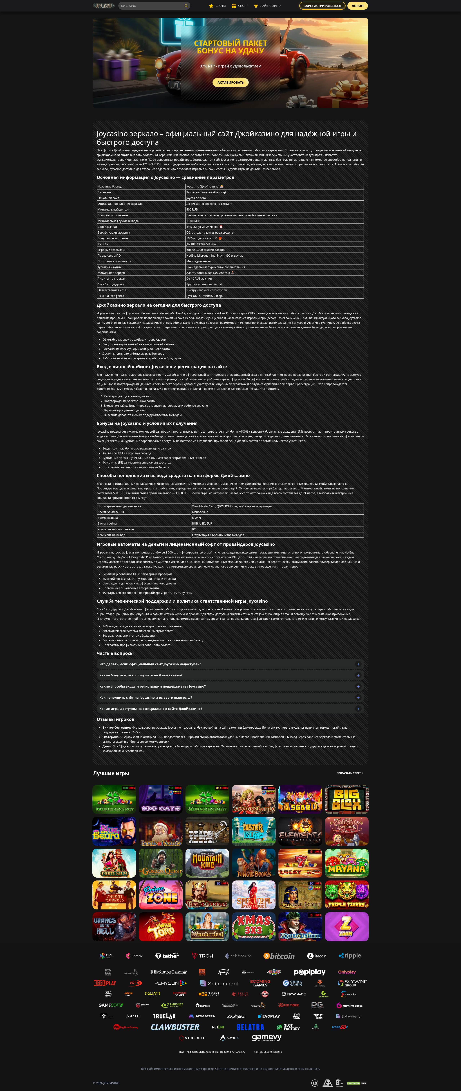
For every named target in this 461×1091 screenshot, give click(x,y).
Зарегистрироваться (322, 6)
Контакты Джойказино (268, 1051)
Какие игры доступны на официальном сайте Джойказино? (150, 708)
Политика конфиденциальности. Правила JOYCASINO (212, 1051)
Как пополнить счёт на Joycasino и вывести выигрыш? (145, 697)
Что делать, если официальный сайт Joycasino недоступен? (150, 664)
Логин (358, 6)
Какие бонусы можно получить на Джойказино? (140, 675)
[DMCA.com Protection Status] (357, 1083)
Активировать (231, 82)
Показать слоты (350, 773)
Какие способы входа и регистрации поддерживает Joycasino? (152, 686)
